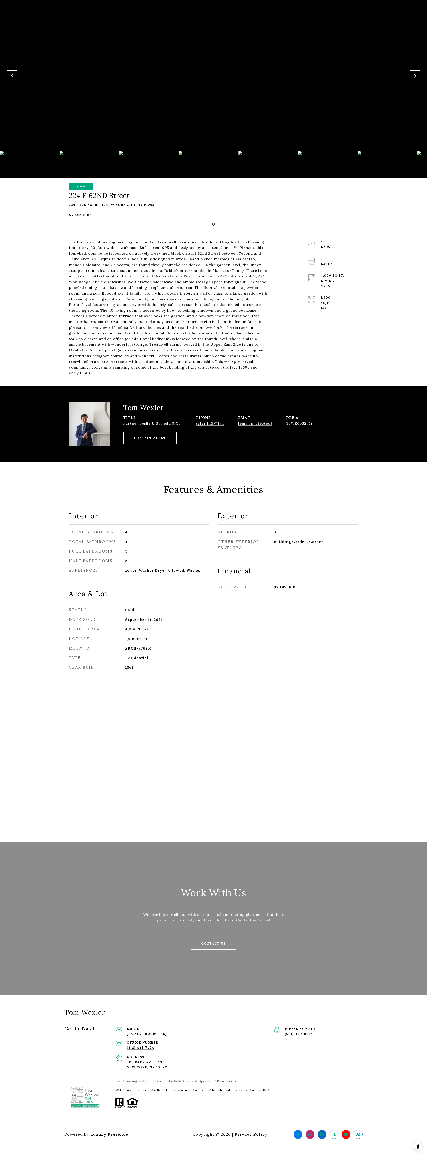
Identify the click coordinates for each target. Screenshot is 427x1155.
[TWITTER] (334, 1134)
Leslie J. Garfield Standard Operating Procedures (194, 1081)
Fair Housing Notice (132, 1081)
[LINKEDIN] (322, 1134)
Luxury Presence (109, 1134)
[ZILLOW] (358, 1134)
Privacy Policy (251, 1134)
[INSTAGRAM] (310, 1134)
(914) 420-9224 (299, 1034)
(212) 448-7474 (210, 423)
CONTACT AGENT (150, 438)
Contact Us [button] (213, 943)
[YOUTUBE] (346, 1134)
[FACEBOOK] (298, 1134)
